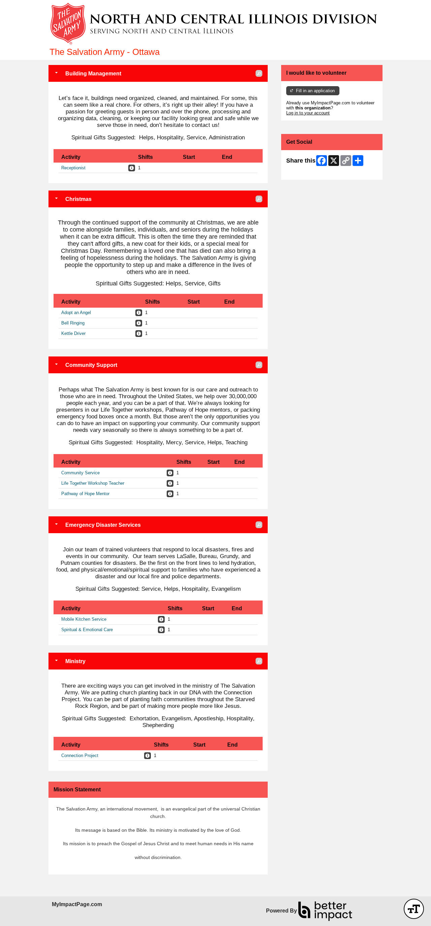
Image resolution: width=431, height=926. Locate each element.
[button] (259, 73)
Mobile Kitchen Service (83, 619)
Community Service (80, 472)
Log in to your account (308, 112)
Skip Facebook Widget (308, 172)
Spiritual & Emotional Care (87, 629)
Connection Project (79, 755)
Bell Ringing (73, 322)
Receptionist (73, 167)
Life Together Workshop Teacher (92, 483)
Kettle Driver (73, 333)
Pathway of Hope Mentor (85, 493)
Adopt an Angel (76, 312)
